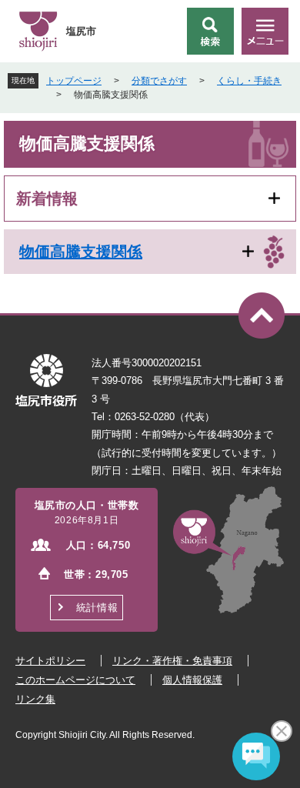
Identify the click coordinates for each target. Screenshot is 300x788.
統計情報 (97, 607)
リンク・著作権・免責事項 (172, 660)
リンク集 (35, 699)
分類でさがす (159, 80)
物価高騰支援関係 (80, 251)
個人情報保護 (192, 680)
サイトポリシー (50, 660)
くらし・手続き (249, 80)
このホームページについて (75, 680)
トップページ (74, 80)
